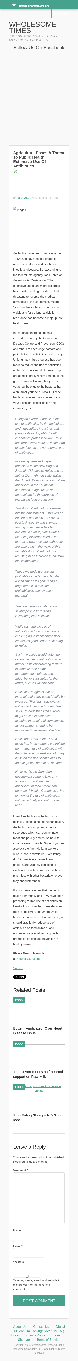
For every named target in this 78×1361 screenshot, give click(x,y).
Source (18, 968)
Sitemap (24, 1339)
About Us (25, 6)
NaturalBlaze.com (28, 958)
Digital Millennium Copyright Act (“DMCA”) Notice (37, 1331)
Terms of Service (48, 1339)
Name (18, 1230)
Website (18, 1261)
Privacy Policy (35, 1335)
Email (17, 1246)
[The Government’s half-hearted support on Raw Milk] (39, 1043)
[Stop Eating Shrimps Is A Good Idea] (39, 1090)
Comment (20, 1169)
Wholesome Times (33, 27)
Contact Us (40, 6)
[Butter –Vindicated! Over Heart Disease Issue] (39, 1000)
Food (19, 1000)
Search (62, 13)
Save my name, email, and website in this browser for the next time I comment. (36, 1285)
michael (23, 197)
